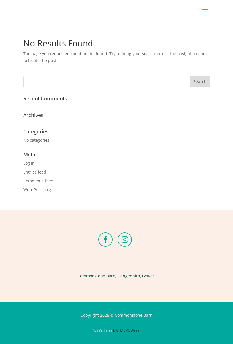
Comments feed (38, 181)
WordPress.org (37, 189)
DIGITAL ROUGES (126, 330)
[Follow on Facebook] (105, 239)
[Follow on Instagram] (125, 239)
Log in (29, 163)
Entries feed (34, 172)
